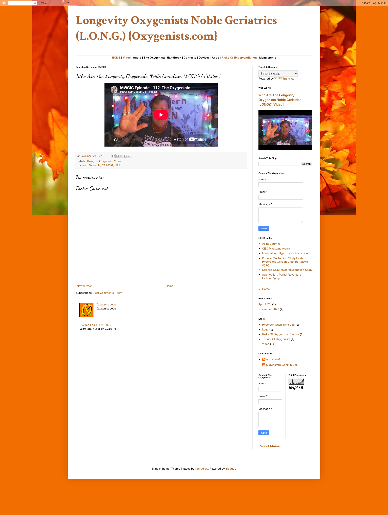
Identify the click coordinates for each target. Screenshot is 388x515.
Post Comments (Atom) (108, 292)
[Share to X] (121, 156)
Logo (265, 329)
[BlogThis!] (117, 156)
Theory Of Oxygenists (100, 161)
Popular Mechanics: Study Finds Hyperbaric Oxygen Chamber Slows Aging (285, 262)
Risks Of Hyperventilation (239, 57)
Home (169, 285)
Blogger (230, 468)
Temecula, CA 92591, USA (104, 165)
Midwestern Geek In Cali (281, 364)
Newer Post (84, 285)
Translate (288, 78)
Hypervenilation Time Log (278, 324)
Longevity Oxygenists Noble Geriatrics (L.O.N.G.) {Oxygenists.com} (176, 28)
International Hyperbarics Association (285, 253)
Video (127, 57)
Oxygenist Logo (106, 304)
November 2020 (268, 309)
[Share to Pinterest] (129, 156)
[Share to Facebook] (125, 156)
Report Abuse (269, 446)
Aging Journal (271, 243)
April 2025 (264, 304)
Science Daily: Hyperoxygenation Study (287, 269)
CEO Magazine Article (276, 248)
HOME (116, 57)
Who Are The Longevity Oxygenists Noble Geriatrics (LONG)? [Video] (279, 99)
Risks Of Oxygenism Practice (280, 334)
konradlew (201, 468)
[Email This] (114, 156)
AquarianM (273, 359)
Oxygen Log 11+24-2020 (95, 324)
